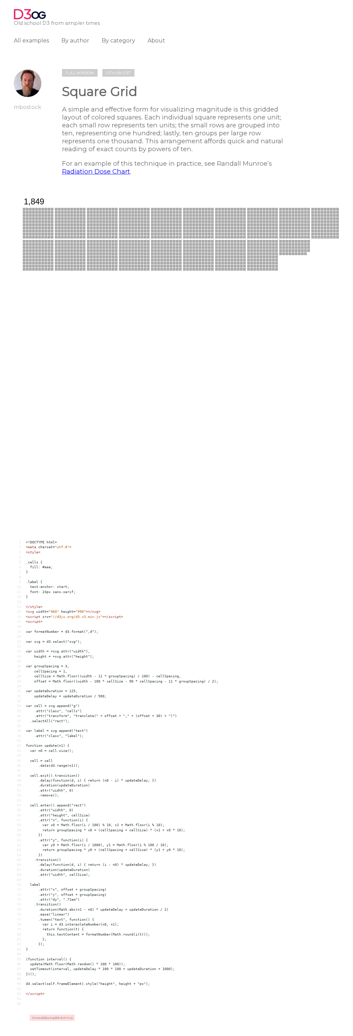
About (156, 40)
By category (118, 40)
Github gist (118, 72)
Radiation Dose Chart (96, 171)
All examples (31, 40)
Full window (79, 72)
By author (75, 40)
